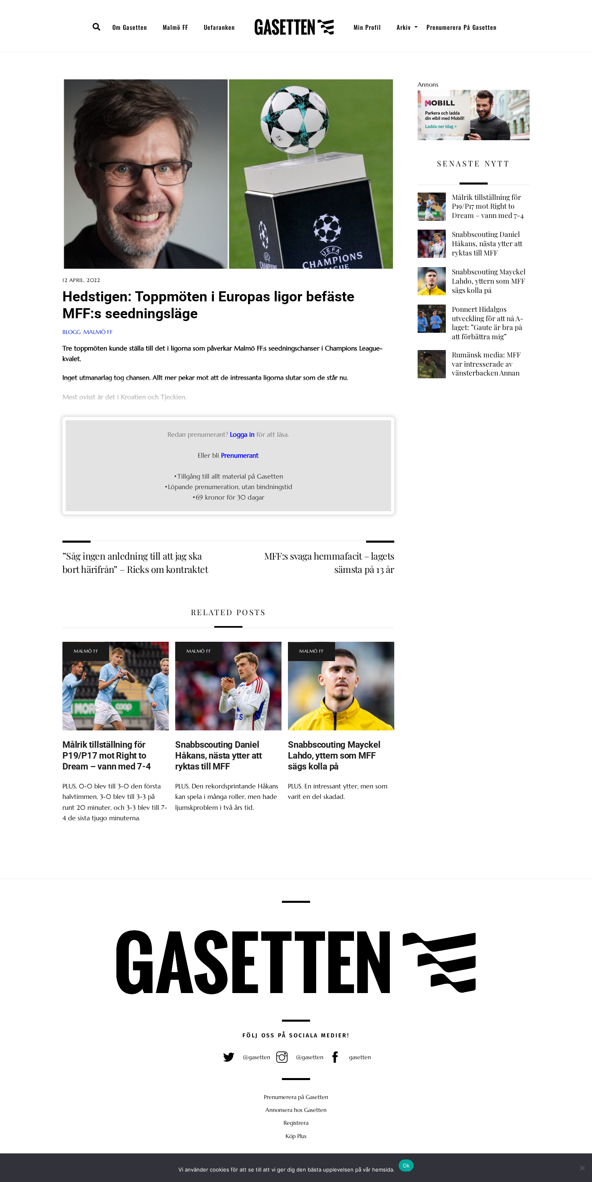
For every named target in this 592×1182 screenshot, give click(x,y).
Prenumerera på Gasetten (461, 27)
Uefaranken (219, 27)
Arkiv (404, 27)
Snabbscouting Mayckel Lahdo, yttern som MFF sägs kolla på (334, 755)
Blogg (71, 332)
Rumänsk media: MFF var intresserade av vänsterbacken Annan (486, 363)
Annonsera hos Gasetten (296, 1110)
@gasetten (255, 1057)
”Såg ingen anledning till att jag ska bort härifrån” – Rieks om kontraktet (135, 562)
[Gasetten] (294, 27)
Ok (406, 1165)
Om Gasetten (129, 27)
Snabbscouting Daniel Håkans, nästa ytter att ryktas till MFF (218, 755)
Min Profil (367, 27)
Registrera (296, 1122)
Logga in (242, 434)
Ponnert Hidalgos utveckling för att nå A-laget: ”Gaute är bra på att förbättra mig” (488, 323)
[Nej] (582, 1168)
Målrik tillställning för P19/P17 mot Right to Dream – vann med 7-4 (106, 755)
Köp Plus (296, 1136)
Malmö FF (175, 27)
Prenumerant (240, 455)
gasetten (359, 1057)
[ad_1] (474, 138)
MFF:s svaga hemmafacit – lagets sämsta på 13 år (329, 562)
